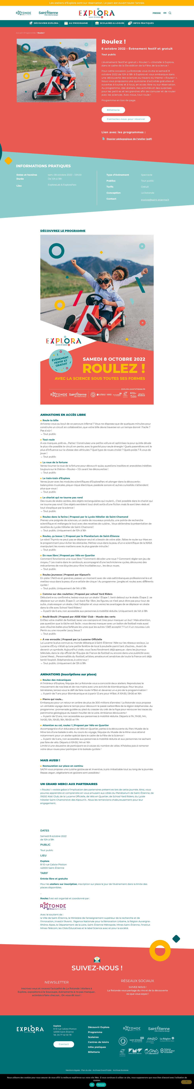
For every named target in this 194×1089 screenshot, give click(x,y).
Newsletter (57, 982)
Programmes (30, 33)
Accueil (19, 33)
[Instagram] (137, 1003)
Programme (95, 1032)
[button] (113, 110)
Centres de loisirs (98, 1042)
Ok (92, 1085)
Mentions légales (73, 1070)
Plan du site (86, 1070)
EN (164, 13)
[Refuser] (186, 1082)
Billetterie (94, 1052)
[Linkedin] (170, 1003)
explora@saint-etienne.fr (155, 199)
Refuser (101, 1085)
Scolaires (93, 1037)
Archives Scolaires (120, 1070)
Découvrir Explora (98, 1027)
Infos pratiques (97, 1047)
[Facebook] (104, 1003)
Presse (157, 13)
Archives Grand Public (102, 1070)
